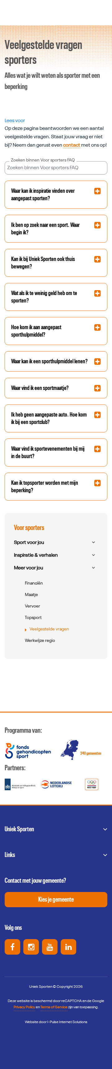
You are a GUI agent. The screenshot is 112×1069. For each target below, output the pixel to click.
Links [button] (10, 854)
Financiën (34, 583)
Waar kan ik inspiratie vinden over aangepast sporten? (43, 194)
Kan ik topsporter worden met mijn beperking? (44, 486)
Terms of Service (54, 1007)
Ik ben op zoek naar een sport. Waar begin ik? (45, 229)
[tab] (56, 194)
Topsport (33, 618)
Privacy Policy (24, 1007)
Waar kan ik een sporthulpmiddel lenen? (49, 361)
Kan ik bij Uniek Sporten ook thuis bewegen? (43, 263)
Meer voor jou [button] (28, 568)
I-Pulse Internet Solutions (67, 1022)
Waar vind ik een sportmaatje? (40, 388)
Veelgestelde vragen (49, 629)
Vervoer (32, 606)
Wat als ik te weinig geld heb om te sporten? (44, 297)
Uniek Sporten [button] (19, 829)
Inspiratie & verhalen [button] (36, 555)
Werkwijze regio (40, 640)
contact (71, 145)
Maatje (31, 595)
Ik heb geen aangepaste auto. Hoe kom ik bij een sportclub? (49, 418)
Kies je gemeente (56, 899)
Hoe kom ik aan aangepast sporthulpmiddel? (36, 331)
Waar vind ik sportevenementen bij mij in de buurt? (48, 452)
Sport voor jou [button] (29, 542)
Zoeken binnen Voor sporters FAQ (43, 160)
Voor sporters (29, 528)
